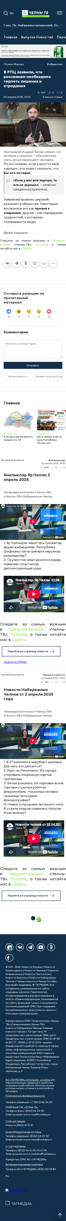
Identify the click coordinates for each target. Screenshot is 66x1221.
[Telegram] (16, 263)
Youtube (41, 244)
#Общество (54, 64)
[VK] (20, 947)
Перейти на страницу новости (28, 651)
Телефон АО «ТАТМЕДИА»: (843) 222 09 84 (31, 1169)
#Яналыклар (57, 460)
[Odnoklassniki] (51, 947)
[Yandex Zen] (9, 947)
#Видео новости (54, 674)
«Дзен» (26, 248)
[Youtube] (41, 947)
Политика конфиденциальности (25, 1095)
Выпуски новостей (37, 37)
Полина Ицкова (14, 64)
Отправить (33, 365)
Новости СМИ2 (15, 662)
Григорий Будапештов (12, 460)
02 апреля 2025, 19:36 (53, 463)
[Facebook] (9, 958)
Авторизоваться (17, 376)
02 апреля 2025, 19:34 (53, 678)
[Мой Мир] (44, 263)
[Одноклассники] (25, 263)
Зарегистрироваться (48, 376)
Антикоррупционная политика (24, 1164)
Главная (10, 37)
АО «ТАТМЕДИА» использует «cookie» (28, 1079)
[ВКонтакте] (7, 263)
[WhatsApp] (34, 263)
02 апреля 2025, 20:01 (17, 97)
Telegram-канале (25, 629)
